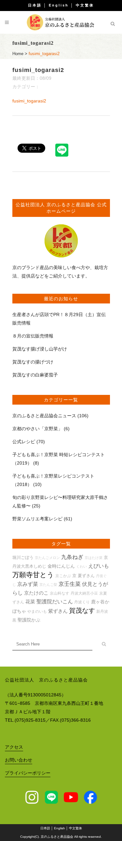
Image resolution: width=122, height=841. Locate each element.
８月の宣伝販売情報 (32, 335)
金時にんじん (61, 566)
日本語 (35, 5)
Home (17, 53)
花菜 (30, 601)
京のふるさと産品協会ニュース (44, 415)
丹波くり (82, 602)
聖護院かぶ (29, 619)
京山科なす (59, 593)
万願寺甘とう (33, 575)
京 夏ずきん (83, 575)
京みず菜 (27, 584)
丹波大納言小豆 (84, 593)
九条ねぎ (72, 557)
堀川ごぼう (23, 557)
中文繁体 (85, 5)
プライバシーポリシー (27, 773)
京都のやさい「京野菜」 (37, 428)
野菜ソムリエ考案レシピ (37, 518)
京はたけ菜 (93, 558)
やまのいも (37, 611)
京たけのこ (36, 593)
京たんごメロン (47, 558)
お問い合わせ (18, 760)
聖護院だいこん (54, 601)
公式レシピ (23, 441)
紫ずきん (58, 611)
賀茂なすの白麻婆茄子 (35, 374)
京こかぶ (63, 576)
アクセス (14, 747)
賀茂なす (82, 610)
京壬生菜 (70, 584)
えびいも (98, 566)
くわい (81, 566)
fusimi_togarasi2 (29, 100)
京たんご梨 (48, 584)
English (59, 5)
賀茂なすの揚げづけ (32, 361)
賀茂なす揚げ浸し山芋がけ (39, 348)
